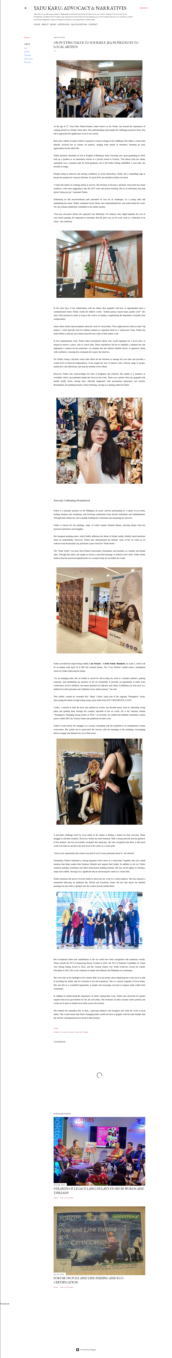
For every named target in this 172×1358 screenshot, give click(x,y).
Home (37, 24)
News (53, 24)
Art (25, 48)
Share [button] (26, 37)
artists (27, 52)
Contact (93, 24)
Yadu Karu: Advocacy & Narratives (80, 8)
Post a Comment (67, 1198)
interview (28, 59)
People (27, 62)
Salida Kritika (79, 24)
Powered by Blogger (88, 1350)
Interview (64, 24)
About (45, 24)
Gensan (27, 55)
